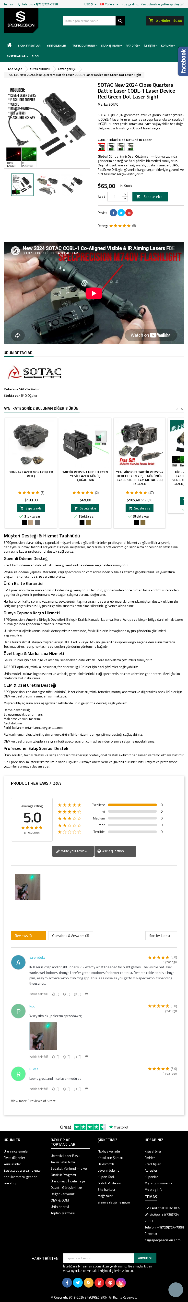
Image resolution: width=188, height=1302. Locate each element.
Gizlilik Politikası (109, 1183)
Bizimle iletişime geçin (114, 1202)
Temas (8, 4)
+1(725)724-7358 (46, 4)
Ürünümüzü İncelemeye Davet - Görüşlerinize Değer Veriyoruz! (68, 1187)
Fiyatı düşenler (14, 1157)
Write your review (73, 850)
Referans (11, 389)
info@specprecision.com (74, 741)
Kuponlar (151, 1176)
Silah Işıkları (110, 45)
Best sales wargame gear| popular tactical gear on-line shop (23, 1177)
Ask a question (113, 850)
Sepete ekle (149, 196)
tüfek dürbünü (83, 45)
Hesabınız (154, 1140)
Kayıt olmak (149, 4)
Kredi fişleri (153, 1163)
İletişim (149, 45)
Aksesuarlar (16, 56)
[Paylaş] (113, 212)
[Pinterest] (129, 212)
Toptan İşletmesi (63, 1212)
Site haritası (106, 1189)
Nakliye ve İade (109, 1151)
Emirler (150, 1157)
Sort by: (155, 935)
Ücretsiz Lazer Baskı (65, 1155)
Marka (103, 104)
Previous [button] (6, 184)
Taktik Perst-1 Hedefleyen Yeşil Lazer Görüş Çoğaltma (85, 475)
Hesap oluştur (174, 4)
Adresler (151, 1170)
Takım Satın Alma (63, 1162)
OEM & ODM (60, 1200)
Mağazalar (105, 1195)
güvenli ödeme (108, 1170)
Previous (11, 125)
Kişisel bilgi (153, 1151)
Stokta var (12, 395)
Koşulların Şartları (110, 1157)
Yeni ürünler (12, 1163)
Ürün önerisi (60, 1206)
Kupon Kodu (107, 1176)
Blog (35, 56)
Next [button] (88, 184)
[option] (22, 184)
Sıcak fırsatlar (29, 45)
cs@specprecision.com (75, 571)
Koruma (167, 45)
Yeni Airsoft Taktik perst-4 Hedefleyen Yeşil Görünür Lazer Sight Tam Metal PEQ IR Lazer (139, 477)
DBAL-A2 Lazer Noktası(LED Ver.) (31, 473)
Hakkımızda (106, 1163)
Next (83, 125)
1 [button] (94, 907)
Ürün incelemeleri (17, 1151)
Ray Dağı (132, 45)
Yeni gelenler (56, 45)
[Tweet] (121, 212)
